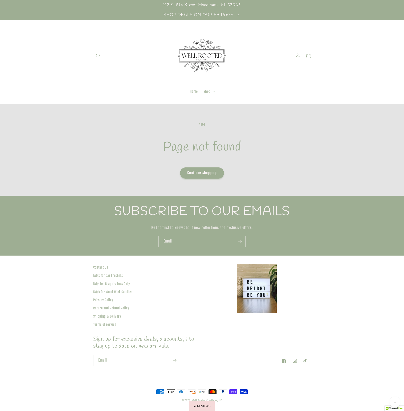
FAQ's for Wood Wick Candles (113, 292)
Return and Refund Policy (111, 308)
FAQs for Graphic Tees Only (111, 284)
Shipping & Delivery (107, 316)
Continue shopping (202, 173)
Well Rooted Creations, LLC (207, 400)
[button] (98, 55)
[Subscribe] (240, 241)
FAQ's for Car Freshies (108, 275)
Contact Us (100, 267)
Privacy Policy (103, 300)
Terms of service (104, 324)
